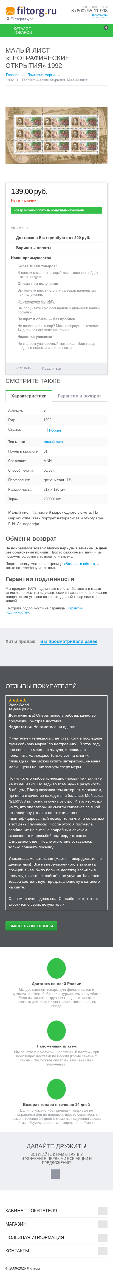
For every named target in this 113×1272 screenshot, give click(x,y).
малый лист (53, 442)
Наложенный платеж (57, 1046)
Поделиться (51, 368)
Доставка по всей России (56, 983)
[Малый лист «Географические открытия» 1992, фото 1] (56, 135)
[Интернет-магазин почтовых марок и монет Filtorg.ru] (30, 11)
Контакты (100, 15)
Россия (55, 430)
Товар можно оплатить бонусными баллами (49, 210)
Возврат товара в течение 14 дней (56, 1104)
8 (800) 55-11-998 (89, 10)
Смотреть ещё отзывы (31, 926)
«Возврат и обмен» (79, 564)
